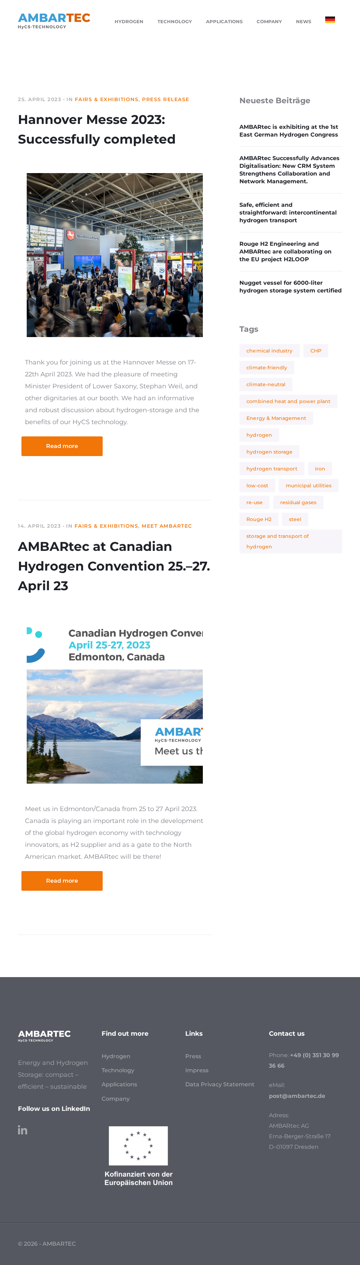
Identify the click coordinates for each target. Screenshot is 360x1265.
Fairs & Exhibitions (107, 99)
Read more (62, 446)
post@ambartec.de (297, 1096)
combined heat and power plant (288, 401)
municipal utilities (309, 485)
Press (193, 1056)
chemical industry (269, 351)
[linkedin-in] (22, 1127)
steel (295, 519)
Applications (119, 1084)
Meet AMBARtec (167, 526)
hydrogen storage (269, 452)
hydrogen (259, 435)
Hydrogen (116, 1056)
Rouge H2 (258, 519)
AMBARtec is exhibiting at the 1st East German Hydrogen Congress (288, 131)
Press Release (165, 99)
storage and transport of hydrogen (277, 541)
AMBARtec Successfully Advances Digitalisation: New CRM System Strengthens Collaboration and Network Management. (289, 170)
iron (320, 469)
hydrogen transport (271, 469)
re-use (254, 502)
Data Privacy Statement (220, 1084)
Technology (118, 1070)
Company (116, 1098)
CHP (315, 351)
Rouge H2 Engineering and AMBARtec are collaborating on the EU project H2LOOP (285, 252)
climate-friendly (266, 367)
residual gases (298, 502)
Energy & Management (276, 418)
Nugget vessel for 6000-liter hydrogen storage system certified (290, 286)
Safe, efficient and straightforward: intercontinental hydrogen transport (288, 213)
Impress (196, 1070)
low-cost (257, 485)
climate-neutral (265, 384)
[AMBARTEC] (54, 21)
